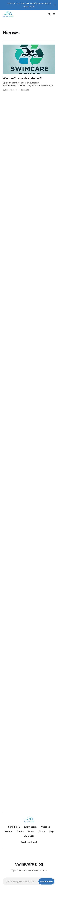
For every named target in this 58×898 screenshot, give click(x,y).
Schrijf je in (14, 826)
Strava (31, 831)
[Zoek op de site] (49, 14)
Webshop (45, 826)
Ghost (34, 842)
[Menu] (54, 14)
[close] (54, 5)
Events (20, 831)
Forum (41, 831)
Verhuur (9, 831)
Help (51, 831)
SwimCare (29, 835)
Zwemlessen (30, 826)
